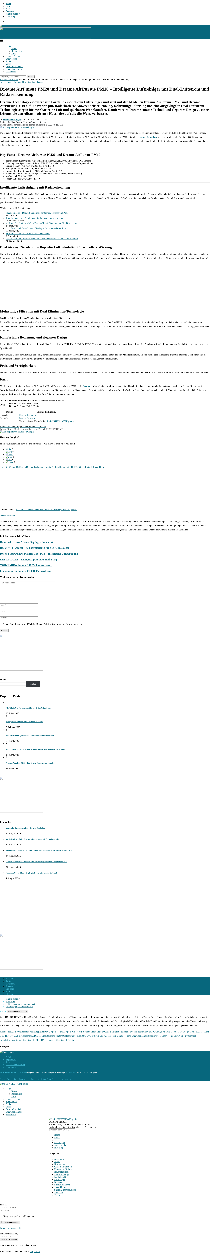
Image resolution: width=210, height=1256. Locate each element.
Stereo (18, 1040)
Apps (12, 467)
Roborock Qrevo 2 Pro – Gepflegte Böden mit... (28, 542)
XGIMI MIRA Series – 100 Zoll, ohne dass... (26, 565)
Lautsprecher (25, 1036)
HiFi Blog (10, 16)
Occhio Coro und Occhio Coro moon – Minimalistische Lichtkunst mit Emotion (42, 238)
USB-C (68, 1040)
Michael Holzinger (7, 515)
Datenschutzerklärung (15, 1064)
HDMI (199, 1031)
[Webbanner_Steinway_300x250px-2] (21, 812)
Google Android (52, 467)
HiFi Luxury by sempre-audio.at (20, 1004)
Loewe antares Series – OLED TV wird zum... (27, 571)
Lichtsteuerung (48, 1036)
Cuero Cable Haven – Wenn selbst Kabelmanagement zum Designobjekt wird (36, 862)
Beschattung (59, 1164)
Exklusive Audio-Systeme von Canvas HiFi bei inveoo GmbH (30, 735)
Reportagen (11, 11)
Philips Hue (75, 1036)
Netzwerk (58, 1182)
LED (33, 1036)
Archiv (3, 1011)
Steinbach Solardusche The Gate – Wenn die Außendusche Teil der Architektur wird (39, 850)
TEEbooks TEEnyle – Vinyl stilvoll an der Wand (28, 233)
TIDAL (35, 1040)
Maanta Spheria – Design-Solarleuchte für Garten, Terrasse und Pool (37, 213)
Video (8, 64)
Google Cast (176, 1031)
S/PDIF (90, 1036)
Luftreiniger (88, 467)
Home (8, 3)
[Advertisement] (105, 287)
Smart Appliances (14, 69)
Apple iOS (5, 467)
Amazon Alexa (28, 1031)
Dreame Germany (27, 418)
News (8, 6)
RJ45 (83, 1036)
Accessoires (11, 71)
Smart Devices (154, 1036)
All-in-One (16, 1031)
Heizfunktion (65, 467)
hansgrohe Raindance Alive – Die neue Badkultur (25, 828)
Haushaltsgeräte (61, 1172)
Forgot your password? (10, 1228)
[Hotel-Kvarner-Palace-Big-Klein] (21, 670)
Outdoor (66, 1036)
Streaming (26, 1040)
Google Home (189, 1031)
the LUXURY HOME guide (60, 421)
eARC (152, 1031)
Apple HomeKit (58, 1031)
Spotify (177, 1036)
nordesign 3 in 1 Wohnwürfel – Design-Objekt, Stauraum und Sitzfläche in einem (42, 223)
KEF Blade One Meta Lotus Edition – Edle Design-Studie (28, 708)
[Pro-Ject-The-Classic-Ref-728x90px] (45, 38)
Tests (8, 8)
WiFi (74, 1040)
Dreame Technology (147, 137)
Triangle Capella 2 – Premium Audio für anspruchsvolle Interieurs (35, 218)
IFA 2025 (14, 1036)
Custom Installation (14, 66)
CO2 (17, 467)
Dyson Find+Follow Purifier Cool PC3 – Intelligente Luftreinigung (39, 553)
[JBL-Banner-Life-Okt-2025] (21, 969)
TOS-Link (59, 1040)
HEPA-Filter (77, 467)
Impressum (11, 1067)
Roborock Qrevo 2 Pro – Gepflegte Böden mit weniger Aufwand (31, 873)
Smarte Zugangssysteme (65, 1190)
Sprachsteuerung (7, 1040)
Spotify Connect (188, 1036)
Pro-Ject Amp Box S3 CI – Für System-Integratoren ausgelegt (30, 763)
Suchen (3, 679)
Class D (100, 1031)
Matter (59, 1036)
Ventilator (58, 1192)
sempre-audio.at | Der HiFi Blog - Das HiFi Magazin (47, 1072)
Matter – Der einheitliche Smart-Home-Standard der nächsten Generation (35, 749)
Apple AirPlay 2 (42, 1031)
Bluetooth (85, 1031)
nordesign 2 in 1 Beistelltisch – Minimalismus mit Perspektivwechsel (33, 839)
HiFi (7, 1036)
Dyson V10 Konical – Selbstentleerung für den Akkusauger (34, 547)
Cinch (93, 1031)
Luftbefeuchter (61, 1177)
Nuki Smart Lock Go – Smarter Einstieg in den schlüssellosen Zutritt (37, 228)
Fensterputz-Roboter (63, 1169)
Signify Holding (124, 1036)
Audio (8, 61)
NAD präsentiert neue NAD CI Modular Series (24, 722)
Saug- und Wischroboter (105, 1036)
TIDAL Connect (46, 1040)
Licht (38, 1036)
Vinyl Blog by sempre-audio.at (19, 1006)
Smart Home (11, 59)
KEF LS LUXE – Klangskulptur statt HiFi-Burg (28, 559)
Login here (35, 1251)
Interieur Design (13, 56)
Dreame (86, 386)
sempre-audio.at (13, 14)
